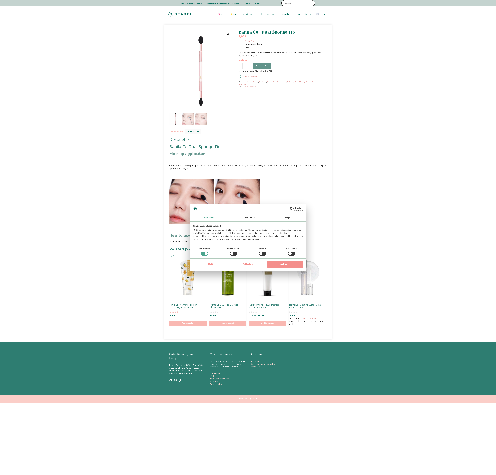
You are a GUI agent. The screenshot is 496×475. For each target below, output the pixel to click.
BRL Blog (258, 3)
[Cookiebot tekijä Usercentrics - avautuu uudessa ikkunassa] (292, 209)
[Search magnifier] (312, 3)
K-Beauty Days (293, 82)
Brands (285, 14)
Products (247, 14)
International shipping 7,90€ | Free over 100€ (223, 3)
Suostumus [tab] (209, 218)
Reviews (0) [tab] (193, 131)
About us (255, 361)
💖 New (221, 14)
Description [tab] (177, 131)
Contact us (215, 373)
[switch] (233, 254)
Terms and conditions (219, 379)
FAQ (212, 376)
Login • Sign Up (304, 14)
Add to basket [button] (188, 323)
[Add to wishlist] (173, 255)
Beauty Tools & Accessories (276, 82)
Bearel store (256, 367)
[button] (228, 34)
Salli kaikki (285, 264)
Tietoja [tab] (287, 218)
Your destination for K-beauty (191, 3)
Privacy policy (216, 384)
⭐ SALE (234, 14)
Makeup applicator (249, 86)
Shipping (214, 381)
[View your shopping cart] (324, 14)
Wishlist (247, 3)
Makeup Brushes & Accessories (310, 82)
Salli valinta (248, 264)
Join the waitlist (308, 318)
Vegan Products (244, 84)
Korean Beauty (252, 82)
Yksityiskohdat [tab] (248, 218)
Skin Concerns (267, 14)
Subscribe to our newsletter (263, 364)
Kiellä (210, 264)
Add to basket (262, 66)
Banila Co (249, 41)
